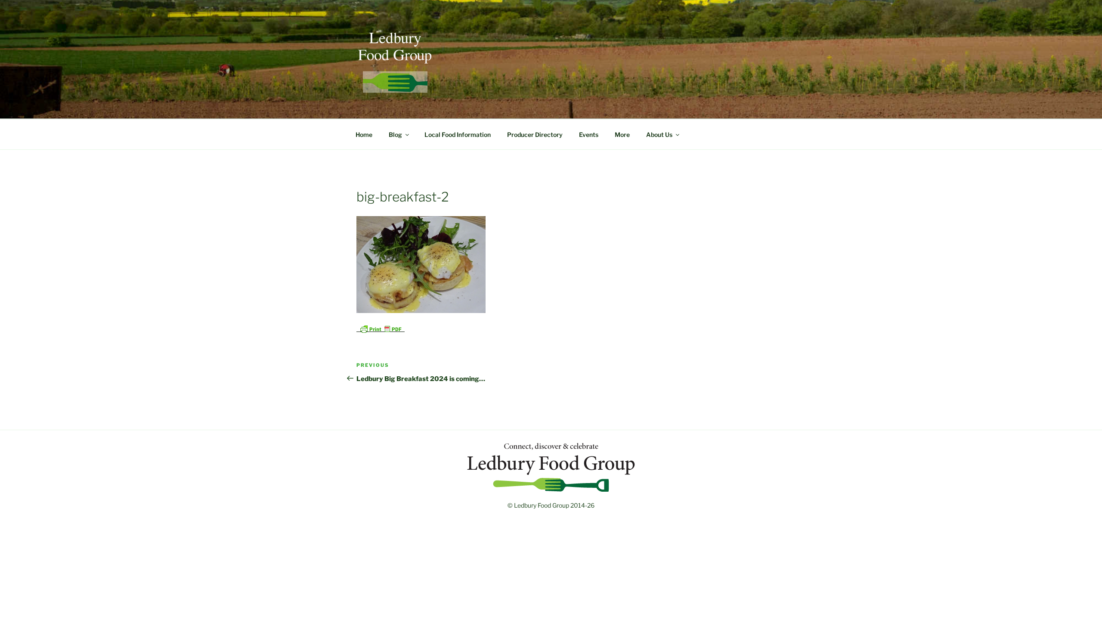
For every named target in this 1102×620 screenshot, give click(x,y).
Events (588, 134)
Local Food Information (457, 134)
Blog (395, 134)
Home (364, 134)
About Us (659, 134)
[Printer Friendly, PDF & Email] (380, 328)
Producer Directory (535, 134)
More (622, 134)
